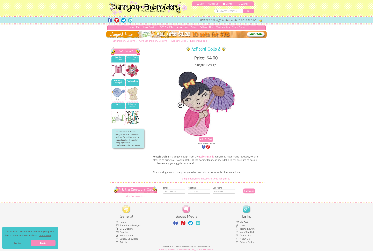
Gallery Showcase (128, 239)
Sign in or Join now (243, 20)
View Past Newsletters (135, 196)
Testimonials (223, 27)
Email (165, 187)
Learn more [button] (45, 235)
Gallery (203, 27)
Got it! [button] (43, 243)
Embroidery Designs (147, 27)
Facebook (204, 147)
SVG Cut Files (167, 27)
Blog (211, 27)
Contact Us (245, 235)
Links (242, 225)
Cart (201, 3)
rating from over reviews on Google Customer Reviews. (186, 249)
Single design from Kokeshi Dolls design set (206, 178)
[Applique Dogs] (132, 94)
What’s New (126, 235)
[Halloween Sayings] (132, 117)
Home (131, 27)
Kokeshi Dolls (206, 156)
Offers (194, 27)
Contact (229, 3)
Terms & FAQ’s (248, 228)
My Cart (244, 222)
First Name (192, 187)
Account (214, 3)
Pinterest (208, 147)
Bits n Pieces (238, 27)
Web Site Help (247, 232)
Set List (123, 242)
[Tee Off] (118, 117)
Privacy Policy (247, 242)
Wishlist (244, 3)
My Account (182, 27)
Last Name (217, 187)
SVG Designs (126, 228)
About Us (245, 239)
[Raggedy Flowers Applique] (132, 70)
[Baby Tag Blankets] (118, 70)
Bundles (123, 232)
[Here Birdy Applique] (118, 94)
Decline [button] (17, 243)
